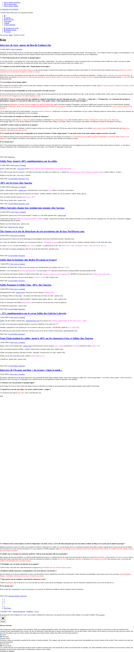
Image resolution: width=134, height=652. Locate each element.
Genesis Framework (19, 611)
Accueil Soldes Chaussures (16, 179)
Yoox (27, 179)
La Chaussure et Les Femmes (9, 9)
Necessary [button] (3, 635)
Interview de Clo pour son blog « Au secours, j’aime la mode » (31, 370)
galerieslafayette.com (32, 321)
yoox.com (20, 168)
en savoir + (101, 615)
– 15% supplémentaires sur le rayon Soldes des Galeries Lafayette (33, 313)
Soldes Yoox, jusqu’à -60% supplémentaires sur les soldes (28, 161)
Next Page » (8, 608)
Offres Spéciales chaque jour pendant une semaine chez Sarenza (32, 208)
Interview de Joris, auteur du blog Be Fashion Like (25, 45)
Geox (27, 204)
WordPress (29, 611)
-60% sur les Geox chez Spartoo (16, 183)
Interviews (11, 157)
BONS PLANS (13, 227)
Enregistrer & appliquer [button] (7, 651)
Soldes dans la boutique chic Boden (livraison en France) (28, 260)
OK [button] (97, 615)
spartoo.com (22, 190)
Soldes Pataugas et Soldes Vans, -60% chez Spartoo (25, 285)
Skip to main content (10, 4)
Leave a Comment (20, 165)
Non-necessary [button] (4, 644)
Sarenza (21, 227)
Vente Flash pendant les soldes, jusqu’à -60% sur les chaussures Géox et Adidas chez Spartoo (46, 338)
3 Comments (18, 49)
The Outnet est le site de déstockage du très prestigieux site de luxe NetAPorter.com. (42, 231)
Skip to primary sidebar (11, 6)
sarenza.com (61, 215)
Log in (36, 611)
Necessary (5, 637)
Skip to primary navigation (12, 2)
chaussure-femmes (14, 596)
